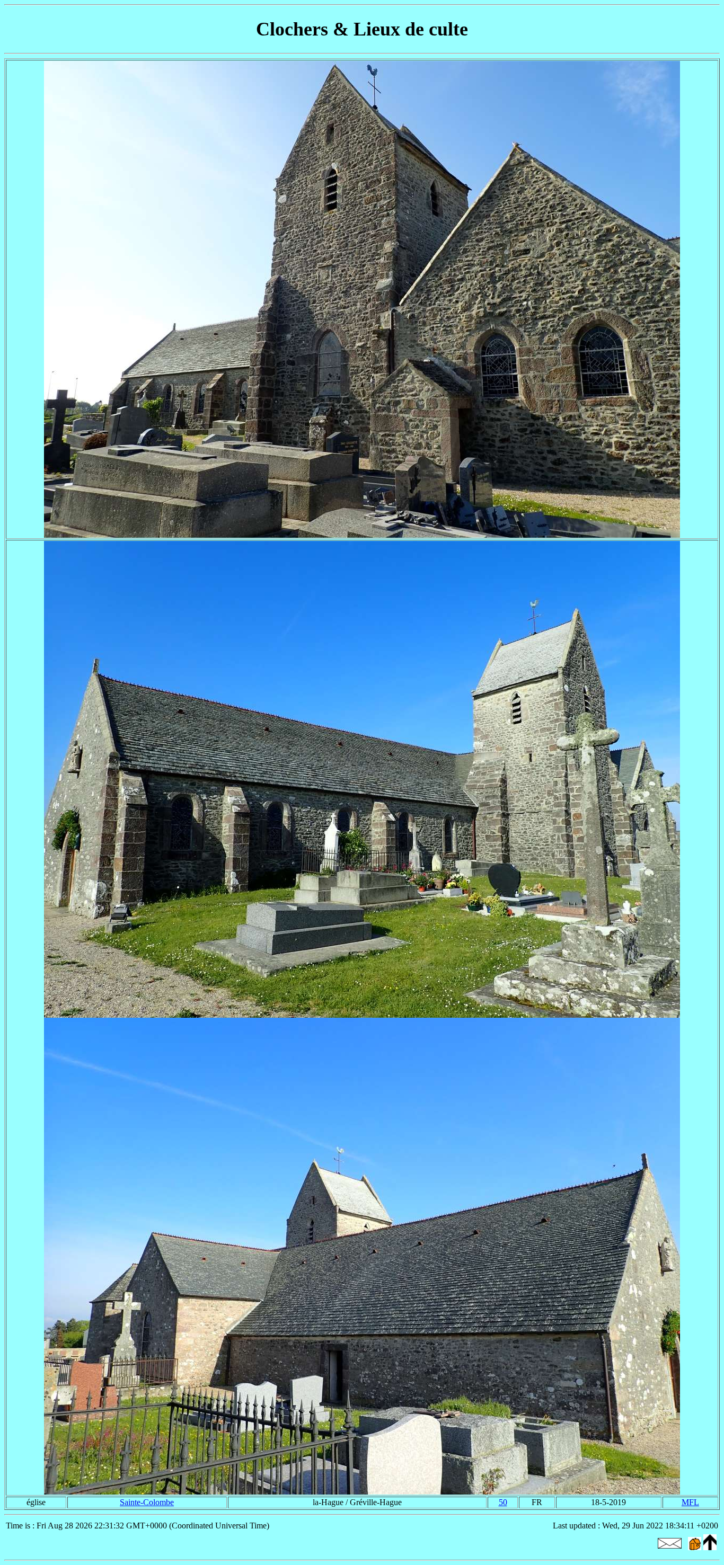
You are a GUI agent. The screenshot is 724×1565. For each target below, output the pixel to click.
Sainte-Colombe (147, 1502)
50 (503, 1502)
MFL (690, 1502)
